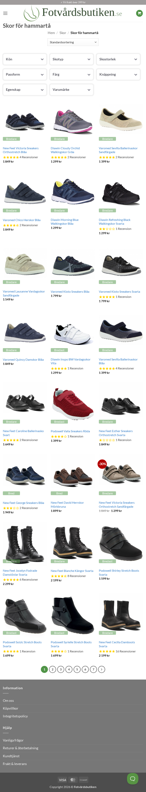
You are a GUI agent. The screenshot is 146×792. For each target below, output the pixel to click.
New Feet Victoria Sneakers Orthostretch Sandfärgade (117, 504)
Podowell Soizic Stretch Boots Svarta (22, 644)
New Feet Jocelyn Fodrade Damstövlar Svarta (20, 572)
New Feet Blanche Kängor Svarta (72, 570)
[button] (5, 13)
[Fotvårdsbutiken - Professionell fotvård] (73, 13)
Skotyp (58, 59)
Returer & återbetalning (20, 748)
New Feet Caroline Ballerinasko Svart (23, 433)
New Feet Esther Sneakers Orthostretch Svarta (116, 433)
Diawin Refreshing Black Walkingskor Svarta (114, 221)
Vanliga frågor (13, 740)
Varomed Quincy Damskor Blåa (23, 359)
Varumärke (61, 90)
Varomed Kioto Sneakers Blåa (70, 291)
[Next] (101, 669)
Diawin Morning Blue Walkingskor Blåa (65, 221)
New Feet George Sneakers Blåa (23, 502)
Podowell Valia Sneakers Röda (70, 431)
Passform (13, 74)
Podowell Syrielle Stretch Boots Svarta (71, 644)
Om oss (8, 701)
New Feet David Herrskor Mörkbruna (67, 504)
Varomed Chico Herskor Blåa (21, 220)
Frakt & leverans (15, 764)
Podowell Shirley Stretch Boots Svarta (119, 572)
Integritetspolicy (15, 716)
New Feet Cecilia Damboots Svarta (117, 644)
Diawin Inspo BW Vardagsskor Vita (70, 361)
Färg (56, 74)
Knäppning (107, 74)
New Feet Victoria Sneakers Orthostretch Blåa (21, 150)
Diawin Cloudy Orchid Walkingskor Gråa (65, 150)
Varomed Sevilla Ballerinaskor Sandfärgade (118, 150)
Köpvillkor (10, 708)
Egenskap (13, 90)
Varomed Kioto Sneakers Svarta (119, 291)
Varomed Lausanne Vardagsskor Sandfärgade (24, 293)
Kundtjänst (11, 756)
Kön (9, 59)
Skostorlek (107, 59)
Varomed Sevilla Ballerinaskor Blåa (118, 361)
